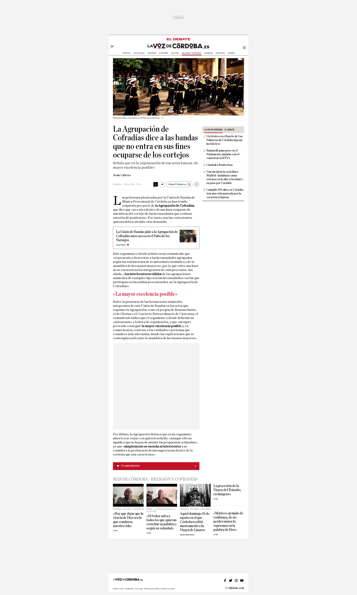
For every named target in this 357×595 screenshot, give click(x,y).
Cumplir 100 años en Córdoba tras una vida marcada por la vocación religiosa (224, 193)
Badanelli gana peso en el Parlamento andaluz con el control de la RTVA (222, 154)
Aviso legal (139, 589)
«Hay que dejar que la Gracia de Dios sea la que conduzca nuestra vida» (128, 520)
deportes (220, 53)
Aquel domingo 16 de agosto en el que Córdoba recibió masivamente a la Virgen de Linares (194, 522)
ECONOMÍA (163, 53)
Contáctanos (129, 589)
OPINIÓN (231, 53)
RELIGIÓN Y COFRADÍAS (191, 53)
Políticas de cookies (168, 589)
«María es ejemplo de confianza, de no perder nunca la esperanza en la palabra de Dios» (228, 521)
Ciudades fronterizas (219, 165)
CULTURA (175, 53)
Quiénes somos (118, 589)
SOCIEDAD (208, 53)
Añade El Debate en (177, 184)
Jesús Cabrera (122, 175)
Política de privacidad (151, 589)
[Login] (244, 48)
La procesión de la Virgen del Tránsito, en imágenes (227, 490)
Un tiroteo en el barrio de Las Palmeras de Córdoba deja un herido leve (224, 140)
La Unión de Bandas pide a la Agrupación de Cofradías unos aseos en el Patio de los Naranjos (147, 236)
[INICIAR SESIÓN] (244, 48)
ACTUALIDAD (139, 53)
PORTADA (126, 53)
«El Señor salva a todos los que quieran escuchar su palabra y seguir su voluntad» (161, 522)
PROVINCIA (151, 53)
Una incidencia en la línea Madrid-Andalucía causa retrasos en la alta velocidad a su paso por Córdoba (224, 177)
